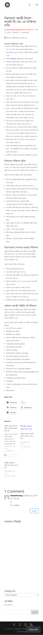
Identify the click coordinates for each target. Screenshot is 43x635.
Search (34, 612)
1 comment (24, 32)
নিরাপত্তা (15, 32)
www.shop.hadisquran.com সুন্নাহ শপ (20, 29)
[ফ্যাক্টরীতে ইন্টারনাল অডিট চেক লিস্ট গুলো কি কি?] (11, 458)
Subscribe (33, 629)
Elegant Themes (22, 629)
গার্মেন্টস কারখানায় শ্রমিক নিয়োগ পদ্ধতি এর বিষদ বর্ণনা (27, 436)
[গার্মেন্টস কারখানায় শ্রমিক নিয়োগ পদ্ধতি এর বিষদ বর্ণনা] (27, 428)
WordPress (22, 631)
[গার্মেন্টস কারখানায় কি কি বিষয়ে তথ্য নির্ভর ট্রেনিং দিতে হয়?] (12, 438)
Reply (34, 511)
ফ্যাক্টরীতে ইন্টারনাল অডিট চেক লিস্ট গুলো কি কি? (11, 465)
